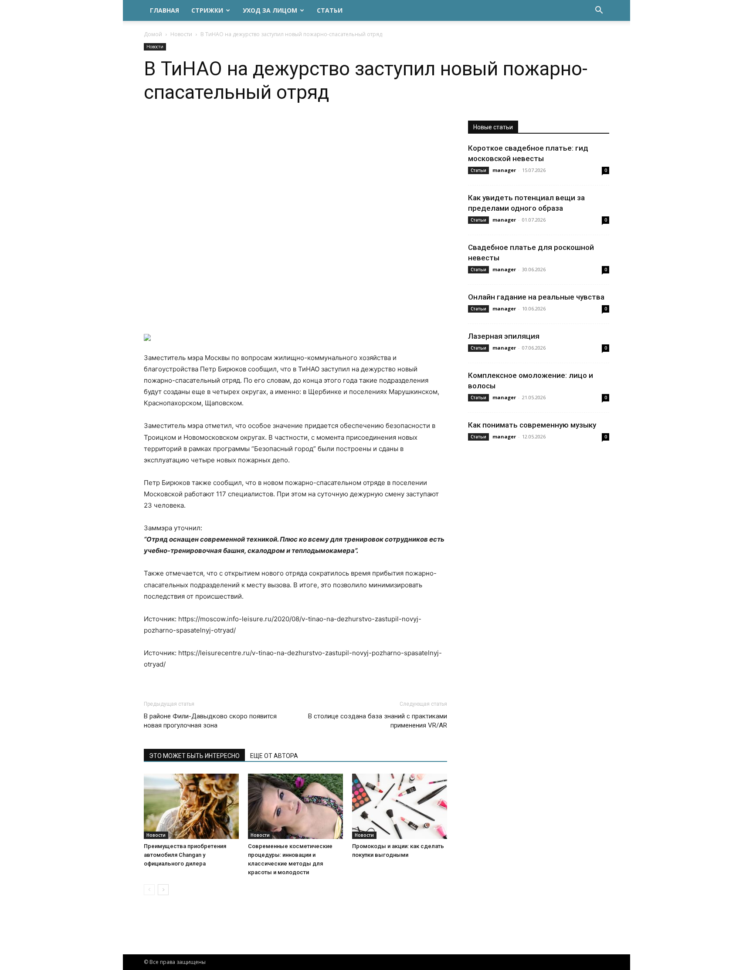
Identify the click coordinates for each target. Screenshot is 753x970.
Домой (153, 34)
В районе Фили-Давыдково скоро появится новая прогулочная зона (210, 720)
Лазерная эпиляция (503, 336)
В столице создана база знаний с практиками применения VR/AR (377, 720)
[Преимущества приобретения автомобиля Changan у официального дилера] (191, 806)
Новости (181, 34)
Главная (164, 10)
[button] (598, 11)
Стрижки (207, 10)
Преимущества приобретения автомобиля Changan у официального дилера (185, 855)
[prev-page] (149, 889)
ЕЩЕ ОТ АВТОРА (274, 755)
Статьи (330, 10)
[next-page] (163, 889)
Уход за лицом (270, 10)
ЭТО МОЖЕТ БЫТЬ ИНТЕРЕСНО (194, 755)
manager (504, 170)
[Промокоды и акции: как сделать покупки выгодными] (399, 806)
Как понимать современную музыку (532, 425)
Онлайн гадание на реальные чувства (536, 297)
